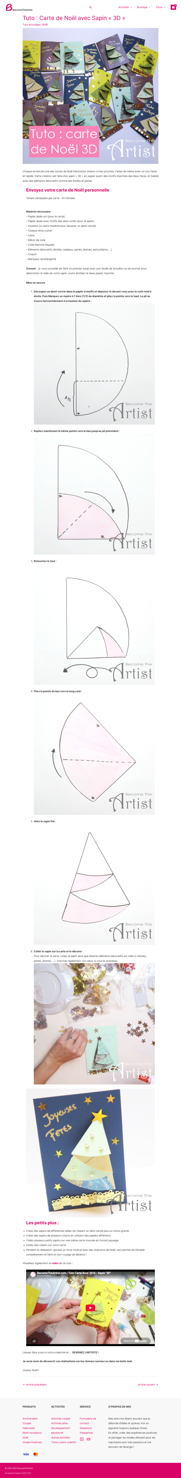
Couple (27, 1423)
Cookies (17, 1473)
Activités (123, 7)
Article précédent (35, 1384)
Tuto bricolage (31, 24)
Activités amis (59, 1423)
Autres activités (60, 1437)
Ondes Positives (32, 1442)
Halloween (29, 1428)
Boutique (142, 7)
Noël (45, 24)
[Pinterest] (82, 1439)
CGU (24, 1473)
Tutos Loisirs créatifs (63, 1442)
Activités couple (60, 1418)
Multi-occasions (32, 1432)
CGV (29, 1473)
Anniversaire (30, 1418)
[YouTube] (88, 1439)
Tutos (159, 7)
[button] (90, 7)
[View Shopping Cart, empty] (173, 7)
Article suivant (148, 1384)
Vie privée (9, 1473)
